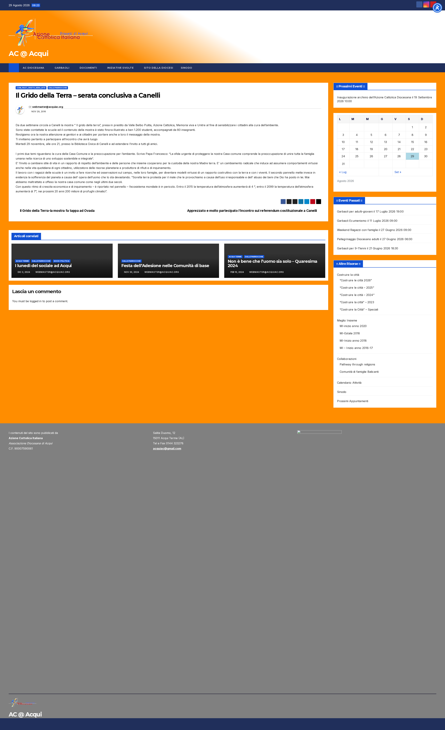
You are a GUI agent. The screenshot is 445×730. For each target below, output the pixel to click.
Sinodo (186, 67)
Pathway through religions (357, 364)
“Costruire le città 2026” (356, 280)
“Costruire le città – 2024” (357, 295)
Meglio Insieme (347, 320)
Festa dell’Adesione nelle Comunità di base (165, 265)
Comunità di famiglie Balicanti (359, 371)
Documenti (89, 67)
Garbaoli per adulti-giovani (355, 211)
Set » (397, 172)
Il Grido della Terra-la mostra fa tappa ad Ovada (57, 211)
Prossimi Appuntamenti (352, 401)
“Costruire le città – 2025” (357, 287)
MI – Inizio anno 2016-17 (356, 348)
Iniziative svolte (120, 67)
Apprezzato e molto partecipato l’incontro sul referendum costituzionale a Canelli (252, 211)
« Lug (342, 172)
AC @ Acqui (28, 53)
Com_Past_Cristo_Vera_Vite (31, 88)
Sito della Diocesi (158, 67)
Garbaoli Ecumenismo (352, 220)
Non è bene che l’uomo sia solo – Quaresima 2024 (272, 263)
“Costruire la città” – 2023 (357, 302)
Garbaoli (62, 67)
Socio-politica (61, 261)
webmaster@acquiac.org (47, 106)
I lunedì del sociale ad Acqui (43, 265)
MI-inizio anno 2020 (353, 326)
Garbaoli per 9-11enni (351, 248)
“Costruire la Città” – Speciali (359, 309)
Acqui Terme (22, 261)
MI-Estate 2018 (350, 333)
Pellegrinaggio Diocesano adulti (358, 239)
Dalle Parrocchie (58, 88)
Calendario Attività (349, 382)
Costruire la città (348, 274)
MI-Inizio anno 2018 (353, 340)
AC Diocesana (34, 67)
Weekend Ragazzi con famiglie (357, 230)
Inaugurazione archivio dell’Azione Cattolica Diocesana (374, 97)
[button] (434, 68)
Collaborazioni (347, 359)
